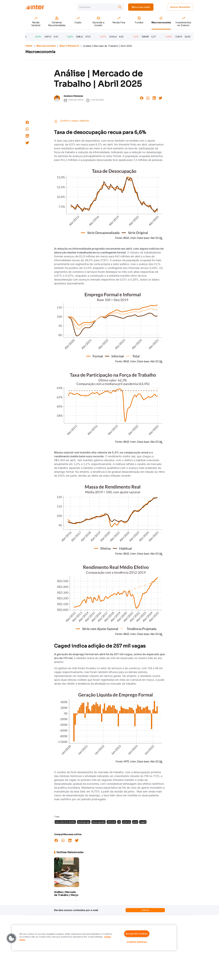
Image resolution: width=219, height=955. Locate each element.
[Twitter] (160, 97)
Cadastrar (145, 910)
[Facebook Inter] (141, 97)
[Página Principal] (34, 7)
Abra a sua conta (141, 7)
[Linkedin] (154, 97)
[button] (11, 938)
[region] (94, 937)
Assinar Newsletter (180, 7)
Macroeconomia (46, 45)
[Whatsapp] (148, 97)
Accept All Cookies (137, 933)
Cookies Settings (137, 941)
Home (28, 45)
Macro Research (69, 45)
